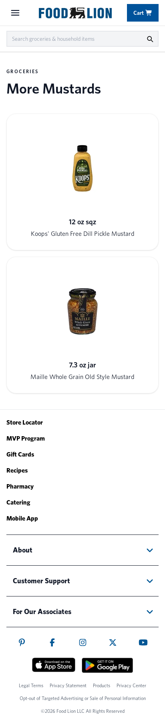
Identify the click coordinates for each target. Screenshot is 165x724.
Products (101, 685)
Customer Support (41, 580)
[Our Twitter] (113, 642)
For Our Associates (42, 611)
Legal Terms (31, 685)
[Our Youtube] (143, 642)
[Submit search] (150, 39)
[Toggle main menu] (15, 13)
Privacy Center (131, 685)
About (22, 550)
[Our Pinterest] (22, 642)
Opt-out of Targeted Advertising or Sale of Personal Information (83, 698)
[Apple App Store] (53, 665)
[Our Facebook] (52, 642)
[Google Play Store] (107, 665)
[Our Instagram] (82, 642)
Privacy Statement (68, 685)
